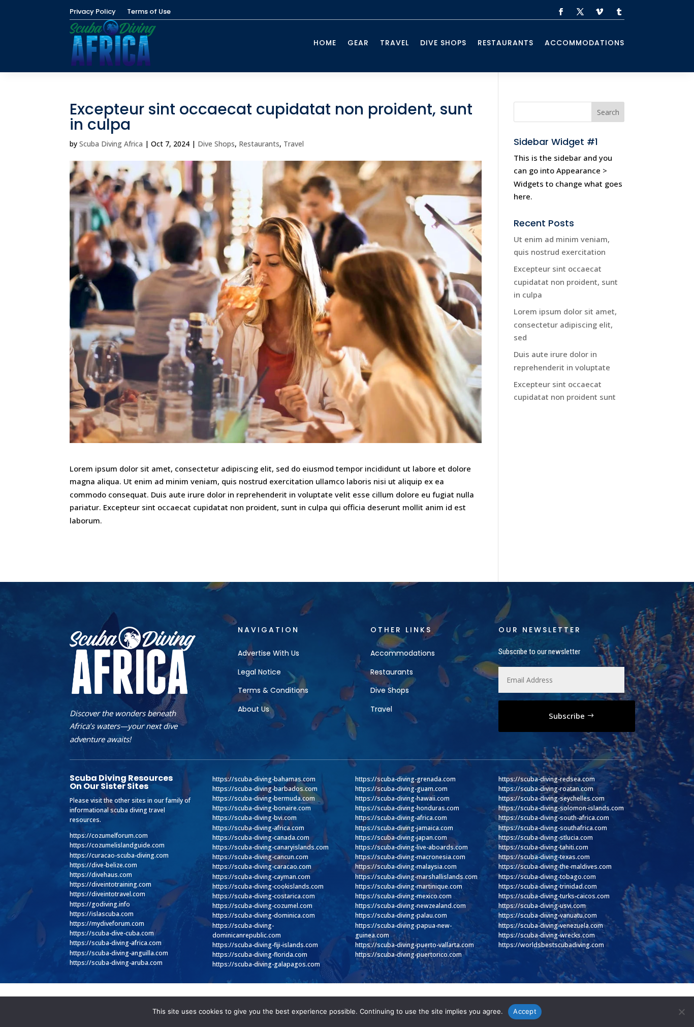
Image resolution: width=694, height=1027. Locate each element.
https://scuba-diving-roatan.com (545, 788)
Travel (394, 43)
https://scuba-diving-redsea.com (546, 779)
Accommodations (584, 43)
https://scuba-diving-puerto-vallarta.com (414, 945)
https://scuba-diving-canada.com (260, 837)
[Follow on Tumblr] (619, 12)
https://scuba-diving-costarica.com (263, 896)
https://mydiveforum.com (107, 923)
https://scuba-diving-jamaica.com (404, 828)
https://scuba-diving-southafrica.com (552, 828)
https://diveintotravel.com (107, 894)
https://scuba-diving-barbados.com (265, 788)
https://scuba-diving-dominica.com (263, 915)
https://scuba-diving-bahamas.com (264, 779)
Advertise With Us (268, 653)
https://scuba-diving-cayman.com (261, 876)
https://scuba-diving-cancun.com (260, 857)
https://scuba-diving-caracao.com (261, 866)
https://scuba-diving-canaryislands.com (270, 847)
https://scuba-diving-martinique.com (408, 886)
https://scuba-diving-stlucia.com (545, 837)
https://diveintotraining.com (110, 884)
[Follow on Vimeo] (599, 12)
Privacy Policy (93, 12)
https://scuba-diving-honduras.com (407, 808)
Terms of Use (149, 12)
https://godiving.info (100, 904)
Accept (525, 1011)
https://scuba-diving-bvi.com (254, 817)
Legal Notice (259, 672)
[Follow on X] (580, 12)
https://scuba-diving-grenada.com (405, 779)
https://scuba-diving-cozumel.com (262, 905)
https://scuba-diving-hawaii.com (402, 798)
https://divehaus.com (101, 874)
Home (324, 43)
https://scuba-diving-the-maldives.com (555, 866)
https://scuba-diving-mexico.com (403, 896)
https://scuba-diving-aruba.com (116, 962)
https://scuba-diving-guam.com (401, 788)
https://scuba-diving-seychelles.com (551, 798)
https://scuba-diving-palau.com (401, 915)
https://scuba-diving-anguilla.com (119, 953)
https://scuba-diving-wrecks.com (546, 935)
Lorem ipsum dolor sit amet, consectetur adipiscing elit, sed (565, 324)
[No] (681, 1012)
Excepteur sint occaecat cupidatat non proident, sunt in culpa (566, 281)
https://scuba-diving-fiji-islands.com (265, 945)
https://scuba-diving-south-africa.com (553, 817)
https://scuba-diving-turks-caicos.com (554, 896)
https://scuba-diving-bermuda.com (263, 798)
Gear (358, 43)
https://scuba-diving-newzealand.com (410, 905)
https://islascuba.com (102, 913)
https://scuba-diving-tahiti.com (543, 847)
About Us (253, 709)
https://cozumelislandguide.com (117, 845)
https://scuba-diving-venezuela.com (550, 925)
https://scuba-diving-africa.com (116, 942)
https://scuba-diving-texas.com (544, 857)
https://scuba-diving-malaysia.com (406, 866)
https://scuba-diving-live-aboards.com (411, 847)
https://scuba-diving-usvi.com (542, 905)
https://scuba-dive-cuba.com (112, 933)
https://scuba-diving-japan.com (401, 837)
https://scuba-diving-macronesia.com (410, 857)
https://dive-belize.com (103, 865)
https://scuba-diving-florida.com (259, 954)
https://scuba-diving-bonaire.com (261, 808)
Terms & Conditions (273, 690)
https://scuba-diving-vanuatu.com (547, 915)
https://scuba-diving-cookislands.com (268, 886)
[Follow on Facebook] (561, 12)
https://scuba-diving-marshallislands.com (416, 876)
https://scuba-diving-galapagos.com (266, 964)
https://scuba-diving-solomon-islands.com (561, 808)
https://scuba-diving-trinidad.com (547, 886)
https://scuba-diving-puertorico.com (408, 954)
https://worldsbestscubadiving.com (551, 945)
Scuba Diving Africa (111, 144)
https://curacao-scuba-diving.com (119, 855)
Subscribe (567, 716)
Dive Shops (443, 43)
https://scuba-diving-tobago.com (547, 876)
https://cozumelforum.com (109, 835)
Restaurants (505, 43)
